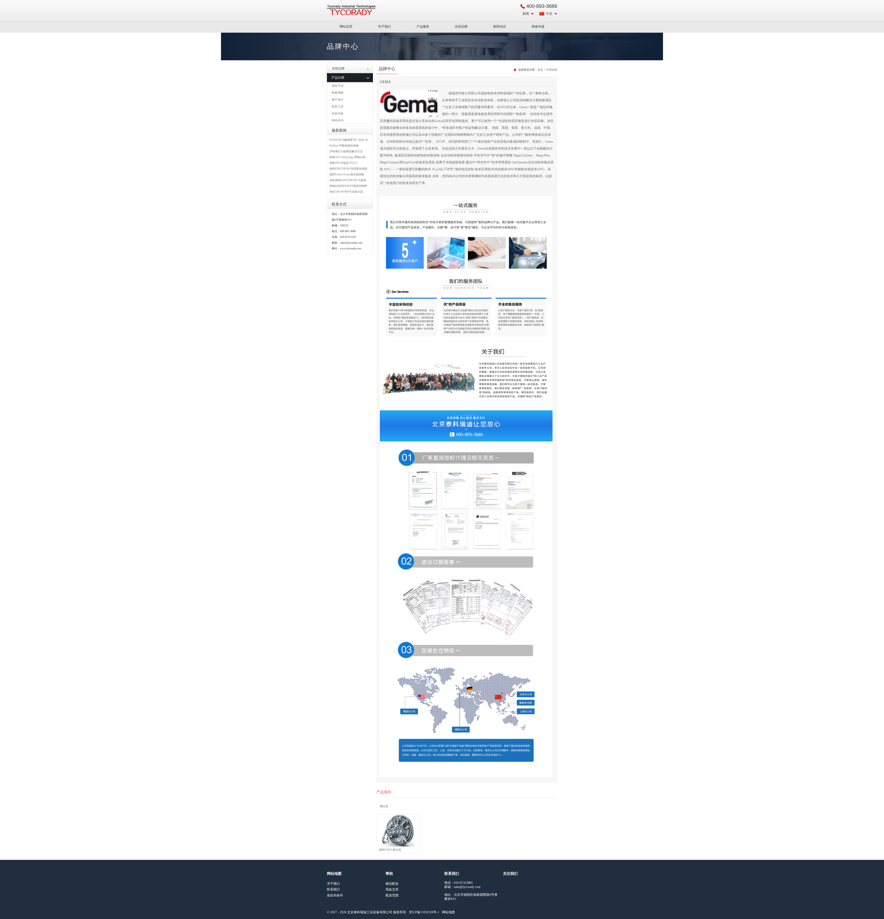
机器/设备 (337, 113)
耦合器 (384, 806)
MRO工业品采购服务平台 (351, 10)
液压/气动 (337, 85)
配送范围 (392, 895)
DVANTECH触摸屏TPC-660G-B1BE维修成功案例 (359, 140)
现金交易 (392, 889)
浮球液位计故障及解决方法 (346, 151)
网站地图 (448, 912)
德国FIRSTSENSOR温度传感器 (348, 168)
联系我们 (333, 889)
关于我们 (384, 26)
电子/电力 (337, 99)
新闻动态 (499, 26)
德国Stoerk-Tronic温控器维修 (346, 174)
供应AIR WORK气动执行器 (346, 191)
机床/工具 (337, 106)
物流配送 (392, 883)
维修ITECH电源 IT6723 (343, 163)
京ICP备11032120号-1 (424, 912)
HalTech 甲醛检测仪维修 (343, 145)
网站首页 (346, 26)
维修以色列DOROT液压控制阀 (348, 186)
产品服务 (422, 26)
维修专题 (538, 26)
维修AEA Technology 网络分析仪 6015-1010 (355, 157)
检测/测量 (337, 92)
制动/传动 (337, 120)
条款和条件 (335, 895)
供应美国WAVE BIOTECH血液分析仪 (352, 180)
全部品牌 (461, 26)
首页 (540, 69)
